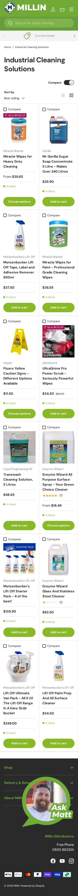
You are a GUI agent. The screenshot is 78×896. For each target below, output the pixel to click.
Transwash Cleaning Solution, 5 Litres (18, 479)
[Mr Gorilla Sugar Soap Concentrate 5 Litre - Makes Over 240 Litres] (58, 129)
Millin (17, 885)
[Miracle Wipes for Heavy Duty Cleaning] (19, 129)
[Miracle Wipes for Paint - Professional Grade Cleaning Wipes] (58, 235)
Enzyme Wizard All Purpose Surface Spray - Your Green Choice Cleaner (58, 482)
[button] (62, 9)
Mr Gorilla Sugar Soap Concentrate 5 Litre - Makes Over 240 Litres (57, 164)
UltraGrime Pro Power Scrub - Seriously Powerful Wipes (57, 376)
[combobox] (39, 23)
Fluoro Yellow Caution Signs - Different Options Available (17, 376)
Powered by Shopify (33, 885)
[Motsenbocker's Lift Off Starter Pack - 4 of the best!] (19, 559)
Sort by (9, 92)
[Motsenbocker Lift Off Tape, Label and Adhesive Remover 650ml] (19, 235)
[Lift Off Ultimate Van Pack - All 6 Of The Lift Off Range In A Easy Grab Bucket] (19, 666)
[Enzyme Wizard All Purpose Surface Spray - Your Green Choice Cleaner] (58, 447)
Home (7, 47)
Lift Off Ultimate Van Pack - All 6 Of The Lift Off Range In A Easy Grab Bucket (18, 703)
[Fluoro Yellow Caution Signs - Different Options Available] (19, 341)
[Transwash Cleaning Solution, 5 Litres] (19, 447)
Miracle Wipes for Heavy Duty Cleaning (17, 161)
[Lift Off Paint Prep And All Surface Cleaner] (58, 666)
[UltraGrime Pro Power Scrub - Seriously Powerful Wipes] (58, 341)
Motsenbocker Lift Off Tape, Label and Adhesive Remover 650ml (19, 269)
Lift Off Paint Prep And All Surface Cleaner (56, 698)
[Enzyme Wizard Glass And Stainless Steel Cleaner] (58, 559)
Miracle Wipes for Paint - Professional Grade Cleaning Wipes (58, 269)
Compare (54, 82)
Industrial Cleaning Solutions (32, 47)
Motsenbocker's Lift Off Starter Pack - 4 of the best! (16, 593)
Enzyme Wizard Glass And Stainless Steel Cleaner (58, 591)
